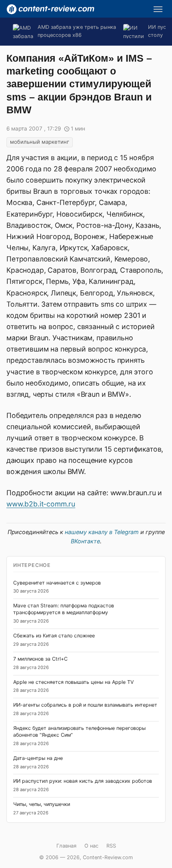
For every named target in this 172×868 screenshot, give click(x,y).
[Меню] (158, 9)
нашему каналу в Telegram (102, 531)
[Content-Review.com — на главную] (50, 9)
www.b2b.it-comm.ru (40, 504)
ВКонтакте (85, 541)
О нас (91, 846)
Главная (66, 846)
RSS (111, 846)
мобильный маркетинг (39, 142)
